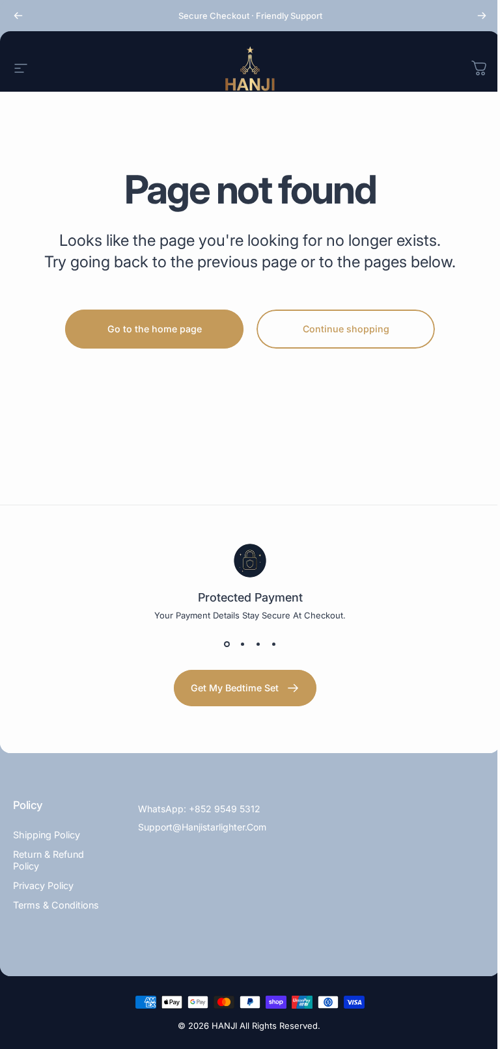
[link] (245, 688)
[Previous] (18, 15)
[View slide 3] (258, 644)
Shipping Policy (46, 834)
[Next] (481, 15)
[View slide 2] (242, 644)
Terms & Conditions (56, 904)
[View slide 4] (273, 644)
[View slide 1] (226, 644)
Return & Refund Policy (48, 860)
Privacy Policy (43, 885)
